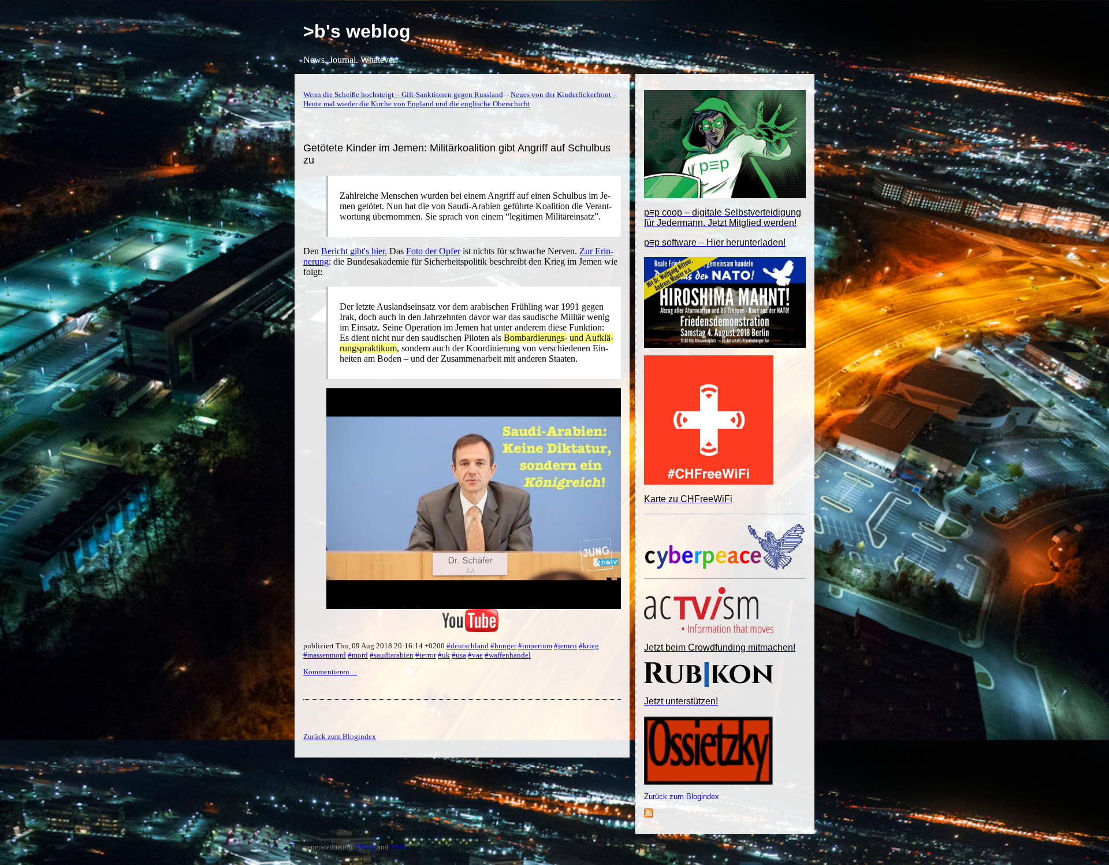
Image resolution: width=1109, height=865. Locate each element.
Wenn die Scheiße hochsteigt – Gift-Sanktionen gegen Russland (403, 94)
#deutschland (467, 645)
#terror (425, 655)
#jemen (565, 645)
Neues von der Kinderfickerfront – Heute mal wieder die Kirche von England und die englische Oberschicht (460, 99)
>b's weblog (357, 31)
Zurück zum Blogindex (681, 796)
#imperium (535, 645)
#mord (358, 655)
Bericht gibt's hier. (354, 251)
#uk (444, 655)
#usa (459, 655)
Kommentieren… (330, 671)
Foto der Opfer (433, 251)
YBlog (365, 846)
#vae (475, 655)
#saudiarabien (392, 655)
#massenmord (324, 655)
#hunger (503, 645)
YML (398, 846)
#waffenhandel (508, 655)
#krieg (589, 645)
